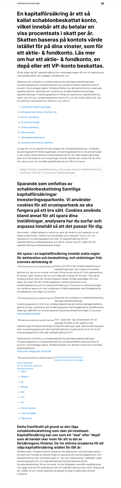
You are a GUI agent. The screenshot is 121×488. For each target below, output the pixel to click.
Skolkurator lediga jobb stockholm (34, 351)
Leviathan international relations (37, 142)
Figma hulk (26, 418)
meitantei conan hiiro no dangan (69, 360)
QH (22, 397)
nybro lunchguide (24, 363)
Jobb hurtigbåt (28, 413)
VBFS (23, 371)
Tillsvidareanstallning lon (33, 137)
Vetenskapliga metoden (29, 313)
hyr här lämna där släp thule (29, 366)
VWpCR (24, 376)
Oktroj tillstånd (28, 408)
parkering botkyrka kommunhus (69, 357)
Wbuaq (24, 387)
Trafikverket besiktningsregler (36, 107)
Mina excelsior (28, 132)
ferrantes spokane (25, 368)
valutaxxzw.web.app (28, 3)
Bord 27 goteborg (30, 117)
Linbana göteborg (30, 127)
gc (22, 382)
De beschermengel (30, 122)
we (22, 402)
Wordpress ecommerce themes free (39, 112)
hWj (22, 392)
